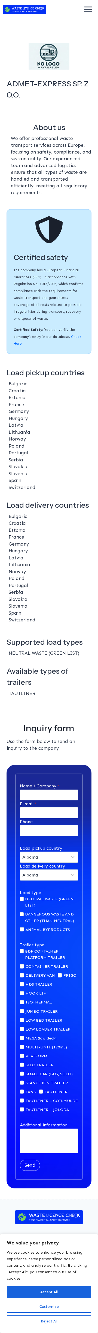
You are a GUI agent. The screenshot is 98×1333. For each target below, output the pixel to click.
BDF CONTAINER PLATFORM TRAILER (45, 954)
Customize (49, 1306)
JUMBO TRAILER (42, 1011)
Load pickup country (41, 848)
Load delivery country (42, 866)
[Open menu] (88, 9)
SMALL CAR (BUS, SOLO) (49, 1073)
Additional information (44, 1124)
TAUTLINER (56, 1091)
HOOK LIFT (37, 993)
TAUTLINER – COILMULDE (52, 1100)
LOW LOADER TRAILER (48, 1029)
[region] (49, 1283)
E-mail (28, 803)
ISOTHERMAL (39, 1002)
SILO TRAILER (40, 1065)
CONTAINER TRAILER (47, 966)
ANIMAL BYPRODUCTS (48, 929)
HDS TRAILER (39, 984)
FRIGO (69, 975)
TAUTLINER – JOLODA (47, 1109)
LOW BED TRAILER (44, 1020)
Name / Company (39, 785)
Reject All (49, 1321)
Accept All (49, 1292)
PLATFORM (36, 1056)
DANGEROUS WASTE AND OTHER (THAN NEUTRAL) (49, 917)
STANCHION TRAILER (47, 1082)
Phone (26, 821)
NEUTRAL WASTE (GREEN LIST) (49, 902)
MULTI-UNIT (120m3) (46, 1047)
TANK (31, 1091)
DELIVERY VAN (40, 975)
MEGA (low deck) (41, 1038)
